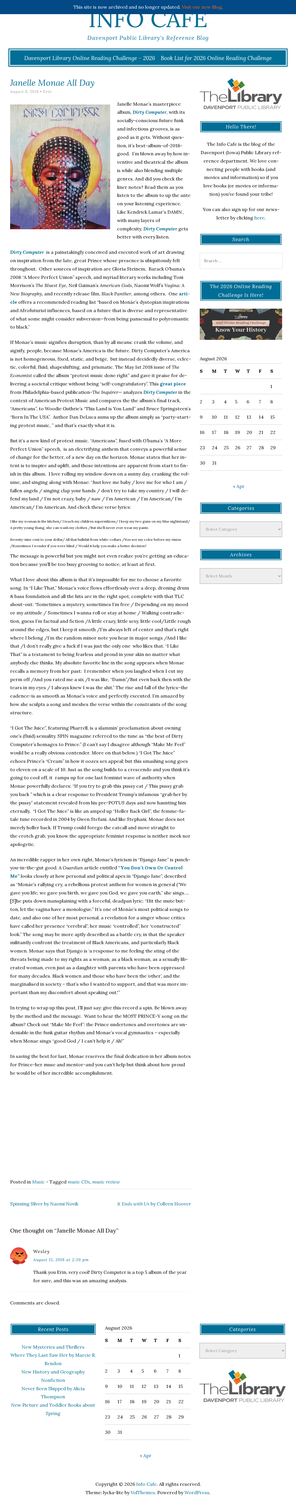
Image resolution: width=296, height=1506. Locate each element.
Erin (47, 91)
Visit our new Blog (202, 7)
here (259, 218)
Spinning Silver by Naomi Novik (44, 1204)
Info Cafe (148, 18)
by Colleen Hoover (154, 1204)
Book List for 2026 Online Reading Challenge (216, 58)
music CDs (79, 1182)
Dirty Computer (160, 229)
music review (106, 1182)
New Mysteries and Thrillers (53, 1347)
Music (38, 1182)
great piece (173, 384)
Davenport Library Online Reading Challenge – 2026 (89, 58)
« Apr (239, 486)
